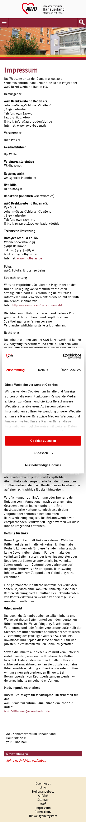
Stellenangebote (43, 791)
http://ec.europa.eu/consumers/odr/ (37, 305)
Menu (4, 22)
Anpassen (40, 453)
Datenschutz (43, 811)
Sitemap (43, 799)
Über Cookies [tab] (71, 370)
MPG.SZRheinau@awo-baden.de (27, 711)
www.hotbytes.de (29, 258)
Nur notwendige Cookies (43, 465)
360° (43, 803)
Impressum (43, 808)
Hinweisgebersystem (43, 816)
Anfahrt (43, 795)
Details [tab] (43, 370)
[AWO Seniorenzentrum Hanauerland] (43, 9)
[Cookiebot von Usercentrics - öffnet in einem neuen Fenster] (63, 356)
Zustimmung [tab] (15, 370)
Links (43, 787)
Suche (82, 22)
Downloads (43, 783)
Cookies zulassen (43, 440)
